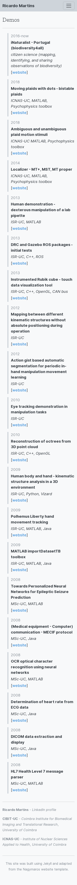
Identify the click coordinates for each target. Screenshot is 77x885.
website (19, 72)
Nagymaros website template (45, 869)
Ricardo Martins (18, 5)
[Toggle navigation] (69, 6)
